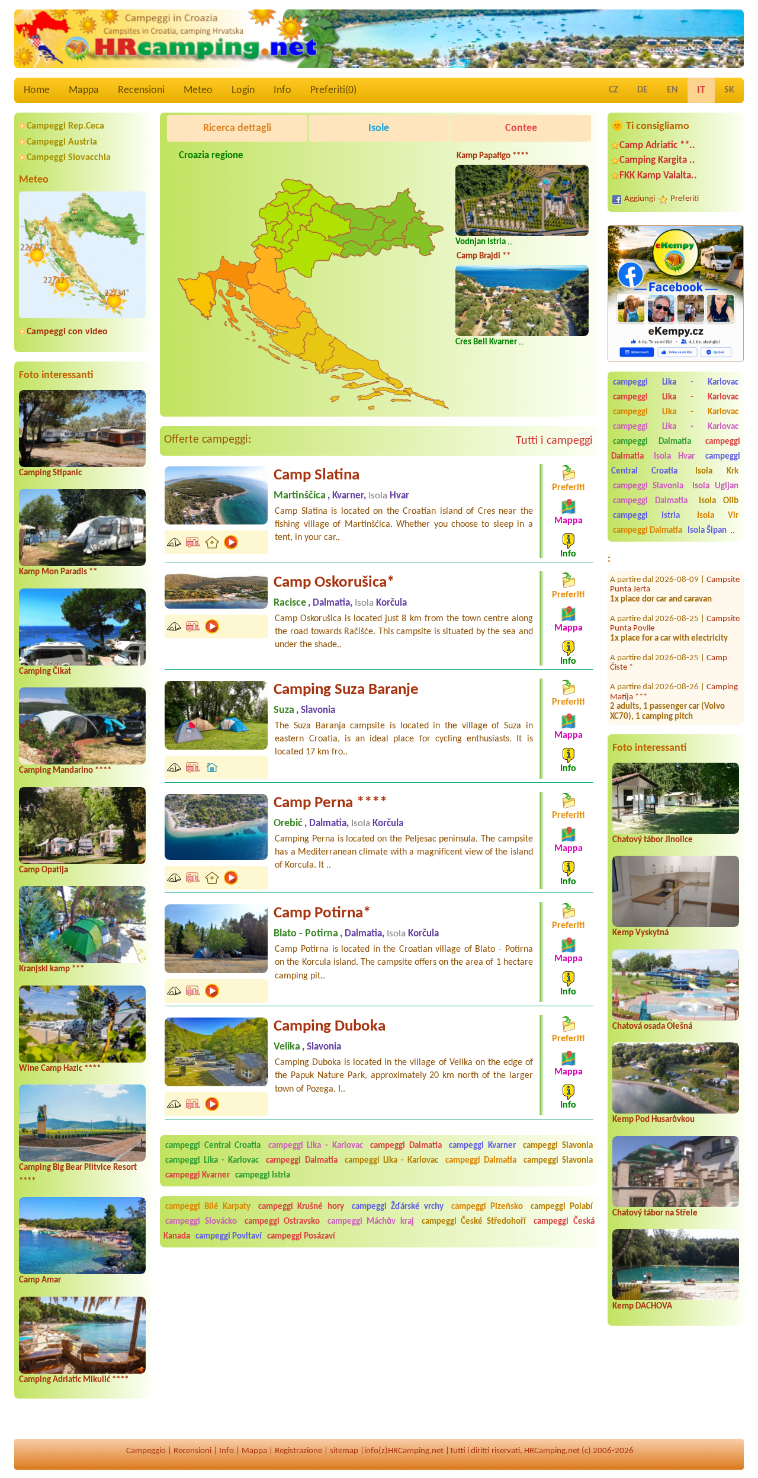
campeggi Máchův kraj (370, 1221)
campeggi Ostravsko (282, 1221)
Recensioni (141, 90)
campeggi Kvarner (482, 1145)
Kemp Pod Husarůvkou (653, 1119)
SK (729, 90)
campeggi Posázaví (301, 1236)
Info (282, 90)
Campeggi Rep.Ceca (65, 126)
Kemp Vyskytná (640, 933)
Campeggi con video (67, 332)
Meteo (198, 90)
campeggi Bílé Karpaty (207, 1206)
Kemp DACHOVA (642, 1306)
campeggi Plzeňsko (487, 1206)
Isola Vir (717, 515)
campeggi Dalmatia (652, 441)
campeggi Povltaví (228, 1236)
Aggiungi (639, 198)
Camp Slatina (316, 476)
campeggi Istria (646, 515)
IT (701, 90)
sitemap (344, 1451)
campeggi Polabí (562, 1206)
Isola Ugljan (715, 486)
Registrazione (298, 1451)
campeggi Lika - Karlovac (675, 382)
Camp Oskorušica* (334, 583)
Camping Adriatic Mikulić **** (74, 1379)
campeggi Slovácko (200, 1221)
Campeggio (146, 1451)
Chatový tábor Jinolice (652, 840)
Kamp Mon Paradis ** (58, 572)
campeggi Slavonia (648, 486)
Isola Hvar (674, 456)
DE (642, 90)
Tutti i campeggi (554, 441)
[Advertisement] (392, 319)
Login (243, 90)
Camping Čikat (45, 671)
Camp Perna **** (330, 803)
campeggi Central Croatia (675, 464)
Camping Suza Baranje (346, 690)
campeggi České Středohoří (474, 1221)
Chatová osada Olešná (652, 1026)
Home (37, 90)
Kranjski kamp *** (51, 969)
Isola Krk (716, 471)
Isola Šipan (707, 530)
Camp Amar (40, 1280)
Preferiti (684, 198)
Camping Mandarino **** (65, 770)
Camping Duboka (330, 1027)
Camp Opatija (43, 870)
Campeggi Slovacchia (69, 157)
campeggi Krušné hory (300, 1206)
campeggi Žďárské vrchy (398, 1206)
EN (672, 90)
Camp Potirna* (322, 914)
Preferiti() (333, 90)
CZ (613, 90)
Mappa (84, 90)
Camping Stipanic (50, 473)
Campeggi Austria (62, 142)
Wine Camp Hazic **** (60, 1068)
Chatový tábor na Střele (655, 1213)
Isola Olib (718, 501)
